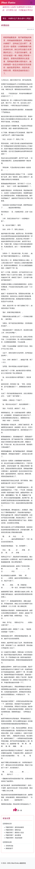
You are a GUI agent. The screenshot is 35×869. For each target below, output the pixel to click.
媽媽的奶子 (9, 848)
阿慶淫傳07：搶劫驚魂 (13, 835)
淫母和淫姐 (9, 846)
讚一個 (19, 810)
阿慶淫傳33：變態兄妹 (13, 830)
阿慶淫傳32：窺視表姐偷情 (15, 827)
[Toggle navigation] (31, 3)
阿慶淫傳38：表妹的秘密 (14, 838)
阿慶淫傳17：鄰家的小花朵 (15, 832)
